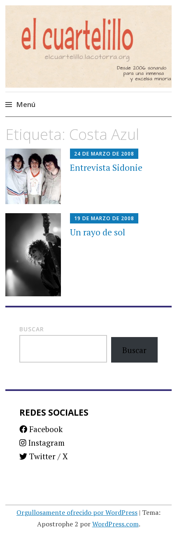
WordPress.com (115, 523)
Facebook (45, 429)
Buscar (31, 329)
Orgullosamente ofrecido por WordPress (76, 512)
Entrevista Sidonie (106, 167)
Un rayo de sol (97, 232)
